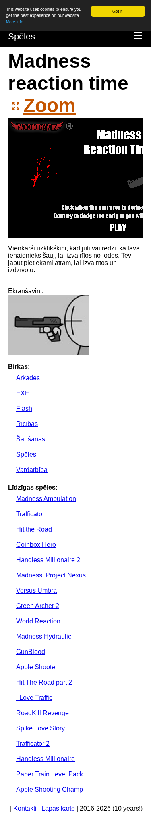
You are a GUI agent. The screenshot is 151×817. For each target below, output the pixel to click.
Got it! (118, 11)
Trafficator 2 (33, 743)
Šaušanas (30, 439)
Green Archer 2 (37, 605)
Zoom (49, 105)
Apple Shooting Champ (49, 789)
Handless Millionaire (45, 758)
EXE (22, 393)
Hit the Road (34, 529)
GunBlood (30, 651)
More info (14, 22)
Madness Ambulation (46, 498)
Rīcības (27, 423)
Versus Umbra (36, 590)
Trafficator (30, 514)
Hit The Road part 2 (44, 682)
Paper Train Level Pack (49, 774)
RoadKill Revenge (42, 712)
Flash (24, 408)
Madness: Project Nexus (51, 575)
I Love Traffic (34, 697)
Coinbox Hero (36, 544)
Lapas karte (58, 808)
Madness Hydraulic (43, 636)
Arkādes (28, 377)
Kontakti (25, 808)
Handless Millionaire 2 (48, 559)
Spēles (21, 36)
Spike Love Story (40, 728)
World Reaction (38, 621)
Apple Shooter (36, 667)
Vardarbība (32, 469)
